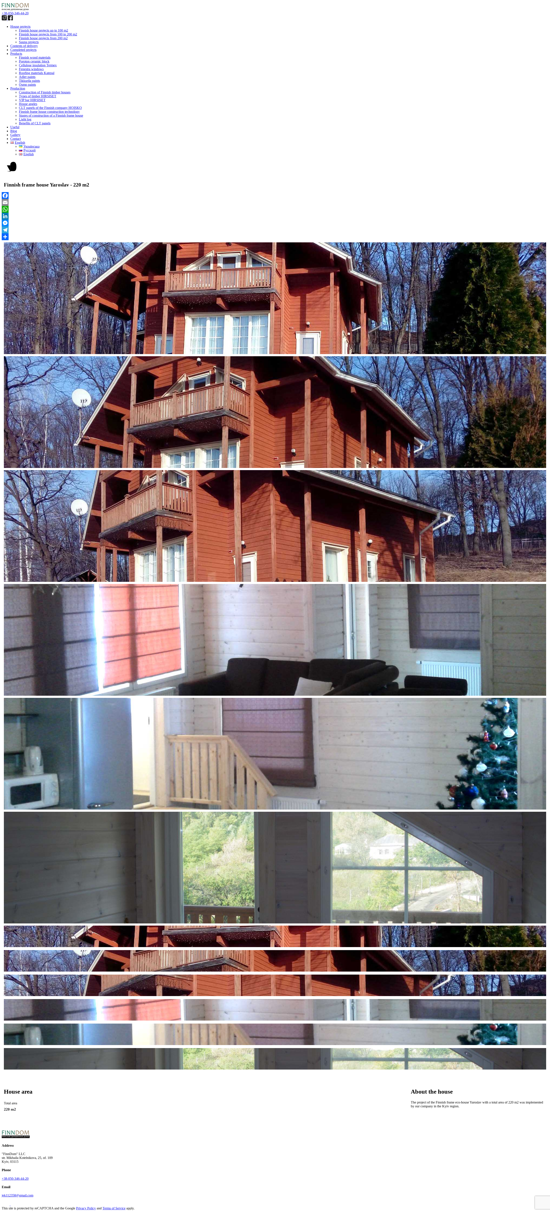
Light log (25, 119)
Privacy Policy (86, 1208)
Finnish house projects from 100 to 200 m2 (48, 34)
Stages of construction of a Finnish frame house (51, 115)
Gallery (15, 135)
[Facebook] (275, 195)
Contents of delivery (24, 46)
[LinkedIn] (275, 216)
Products (16, 53)
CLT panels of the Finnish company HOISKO (50, 108)
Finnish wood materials (34, 57)
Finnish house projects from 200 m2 (43, 38)
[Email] (275, 202)
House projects (20, 26)
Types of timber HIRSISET (37, 96)
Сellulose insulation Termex (38, 65)
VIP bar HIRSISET (32, 100)
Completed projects (23, 50)
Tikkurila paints (29, 81)
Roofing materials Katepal (36, 73)
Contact (15, 139)
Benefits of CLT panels (34, 123)
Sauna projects (29, 42)
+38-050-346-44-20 (15, 13)
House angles (28, 104)
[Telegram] (275, 229)
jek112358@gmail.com (17, 1195)
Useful (14, 127)
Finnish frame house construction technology (49, 111)
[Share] (275, 236)
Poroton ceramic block (34, 61)
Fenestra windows (31, 69)
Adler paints (27, 77)
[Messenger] (275, 223)
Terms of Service (113, 1208)
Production (17, 88)
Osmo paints (27, 84)
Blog (13, 131)
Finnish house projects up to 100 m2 (43, 30)
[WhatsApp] (275, 209)
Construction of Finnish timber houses (44, 92)
